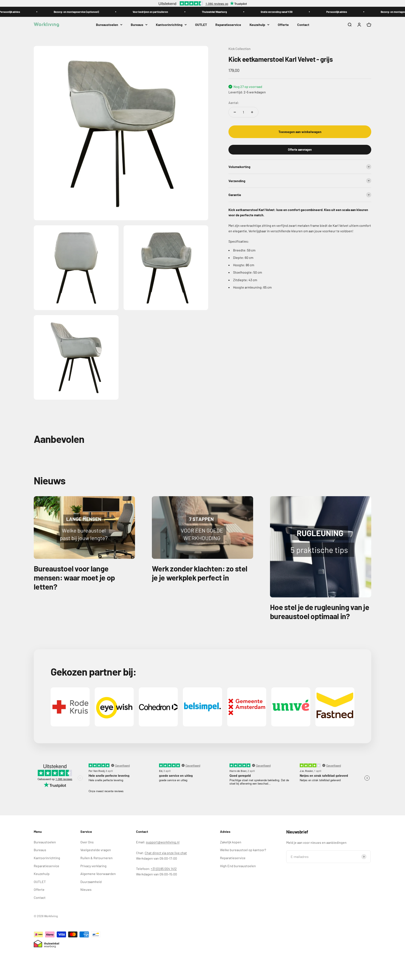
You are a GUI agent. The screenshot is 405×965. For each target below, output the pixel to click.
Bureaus (137, 25)
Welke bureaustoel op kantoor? (243, 850)
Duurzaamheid (91, 882)
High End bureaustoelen (238, 866)
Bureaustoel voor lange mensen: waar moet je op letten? (74, 577)
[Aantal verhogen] (252, 112)
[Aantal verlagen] (235, 112)
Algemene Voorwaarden (98, 874)
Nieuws (86, 889)
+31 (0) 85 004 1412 (164, 869)
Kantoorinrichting (169, 25)
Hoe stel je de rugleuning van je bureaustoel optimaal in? (319, 611)
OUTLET (201, 25)
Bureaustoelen (107, 25)
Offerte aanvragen (300, 149)
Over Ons (87, 842)
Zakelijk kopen (230, 842)
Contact (303, 25)
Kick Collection (239, 49)
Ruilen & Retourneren (96, 858)
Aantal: (233, 102)
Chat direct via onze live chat (166, 853)
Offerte (283, 25)
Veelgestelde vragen (95, 850)
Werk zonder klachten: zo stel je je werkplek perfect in (199, 573)
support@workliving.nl (163, 842)
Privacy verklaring (93, 866)
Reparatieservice (228, 25)
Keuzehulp (257, 25)
